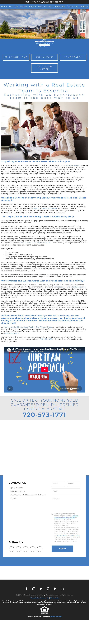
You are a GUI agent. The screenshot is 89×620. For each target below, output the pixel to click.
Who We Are (44, 6)
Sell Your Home (16, 57)
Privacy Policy (34, 598)
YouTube (62, 589)
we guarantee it (12, 333)
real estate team (73, 165)
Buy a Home (44, 57)
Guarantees (59, 6)
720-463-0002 (46, 339)
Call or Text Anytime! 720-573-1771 (44, 2)
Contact (84, 6)
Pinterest (48, 589)
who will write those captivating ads (34, 243)
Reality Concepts (55, 616)
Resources (72, 6)
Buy (11, 6)
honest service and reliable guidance (70, 287)
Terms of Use (44, 598)
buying (36, 208)
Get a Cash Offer (44, 68)
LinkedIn (55, 589)
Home (4, 6)
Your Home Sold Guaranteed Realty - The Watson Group (28, 327)
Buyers (32, 6)
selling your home (49, 208)
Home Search (72, 57)
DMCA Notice (54, 598)
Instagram (33, 589)
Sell (16, 6)
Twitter (41, 589)
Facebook (26, 589)
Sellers (23, 6)
